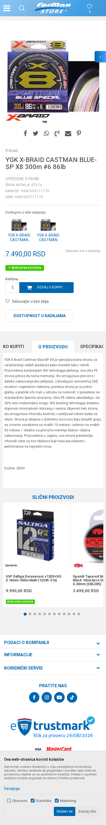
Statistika (43, 801)
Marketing (68, 801)
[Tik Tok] (72, 697)
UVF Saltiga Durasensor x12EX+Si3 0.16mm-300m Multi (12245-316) (33, 578)
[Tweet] (35, 133)
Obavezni (19, 801)
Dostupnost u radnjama (40, 316)
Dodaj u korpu (50, 287)
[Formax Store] (53, 8)
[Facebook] (25, 133)
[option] (53, 76)
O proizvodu (53, 346)
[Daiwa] (11, 565)
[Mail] (68, 133)
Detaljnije (12, 788)
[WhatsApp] (46, 133)
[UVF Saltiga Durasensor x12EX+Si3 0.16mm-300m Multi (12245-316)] (36, 535)
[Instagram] (47, 697)
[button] (22, 8)
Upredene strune (22, 179)
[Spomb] (78, 565)
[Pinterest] (79, 133)
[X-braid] (27, 118)
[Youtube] (59, 697)
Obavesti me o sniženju (83, 251)
